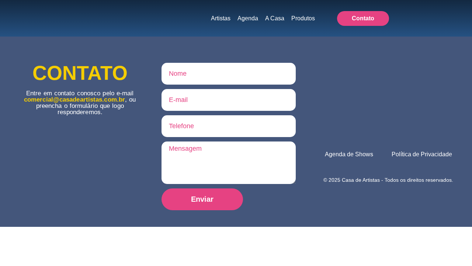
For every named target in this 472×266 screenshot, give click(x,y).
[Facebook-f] (417, 18)
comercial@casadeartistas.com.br (74, 99)
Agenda (247, 18)
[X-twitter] (444, 18)
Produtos (303, 18)
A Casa (274, 18)
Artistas (220, 18)
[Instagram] (431, 18)
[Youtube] (458, 18)
